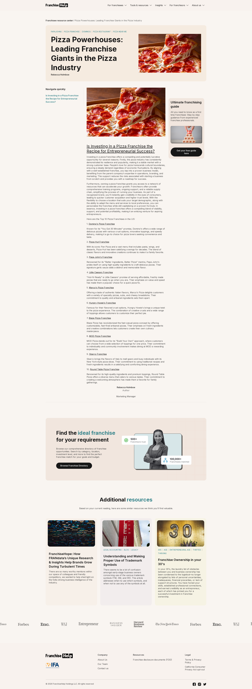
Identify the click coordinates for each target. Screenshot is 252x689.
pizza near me (120, 31)
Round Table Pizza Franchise (104, 369)
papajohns (56, 31)
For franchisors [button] (177, 5)
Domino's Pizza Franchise (102, 224)
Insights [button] (159, 5)
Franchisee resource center (60, 20)
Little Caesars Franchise (101, 272)
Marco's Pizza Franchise (101, 287)
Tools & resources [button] (139, 5)
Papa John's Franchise (100, 257)
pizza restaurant (102, 31)
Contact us (103, 668)
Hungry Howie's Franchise (102, 303)
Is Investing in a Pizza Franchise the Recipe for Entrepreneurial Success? (62, 98)
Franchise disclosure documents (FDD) (152, 659)
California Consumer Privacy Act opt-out (195, 668)
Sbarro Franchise (98, 354)
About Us (102, 659)
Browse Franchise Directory (74, 465)
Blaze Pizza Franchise (100, 318)
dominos (86, 31)
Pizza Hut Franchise (99, 242)
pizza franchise (72, 31)
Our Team (103, 664)
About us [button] (196, 5)
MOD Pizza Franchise (100, 336)
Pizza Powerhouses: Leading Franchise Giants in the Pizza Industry (108, 20)
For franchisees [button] (115, 5)
